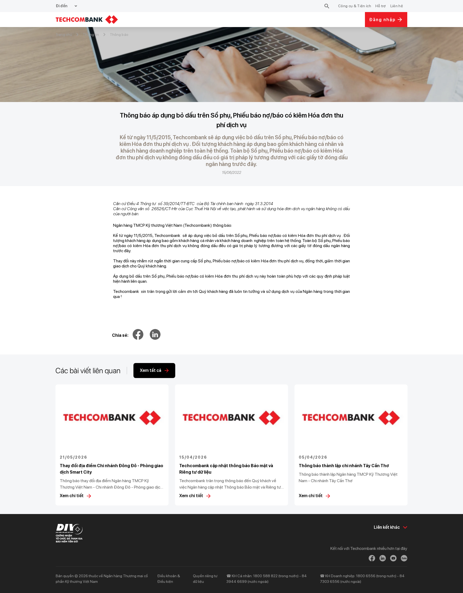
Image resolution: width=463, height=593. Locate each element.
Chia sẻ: (120, 335)
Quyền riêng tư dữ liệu (205, 579)
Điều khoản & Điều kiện (168, 579)
